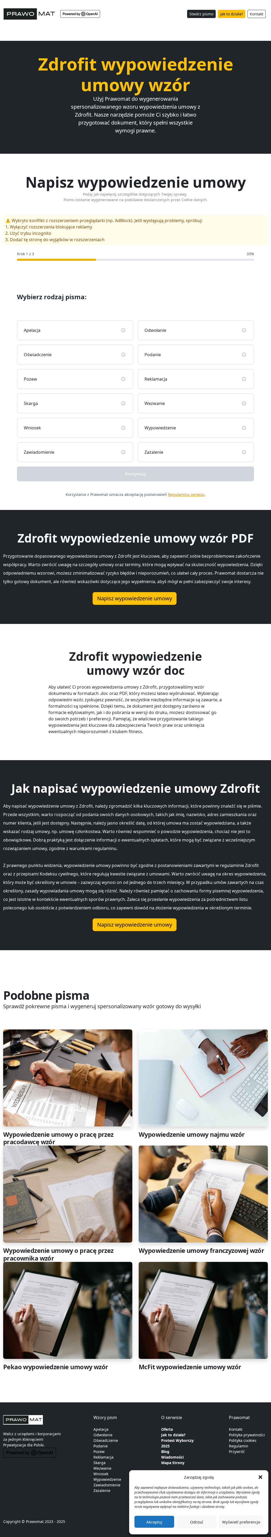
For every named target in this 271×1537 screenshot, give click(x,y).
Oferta (167, 1429)
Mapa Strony (172, 1462)
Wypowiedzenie (107, 1479)
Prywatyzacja (14, 1444)
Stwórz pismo (201, 13)
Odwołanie (102, 1434)
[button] (260, 1477)
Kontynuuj (135, 474)
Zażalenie (101, 1490)
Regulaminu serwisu (186, 494)
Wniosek (100, 1473)
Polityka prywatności (247, 1434)
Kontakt (256, 13)
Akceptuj (154, 1522)
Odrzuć (196, 1522)
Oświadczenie (105, 1440)
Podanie (100, 1445)
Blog (165, 1451)
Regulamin (238, 1445)
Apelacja (101, 1429)
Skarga (99, 1462)
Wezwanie (102, 1468)
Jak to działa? (231, 13)
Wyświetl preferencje (241, 1522)
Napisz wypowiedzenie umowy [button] (134, 598)
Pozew (99, 1451)
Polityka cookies (242, 1440)
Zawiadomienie (106, 1484)
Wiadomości (172, 1457)
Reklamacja (103, 1457)
